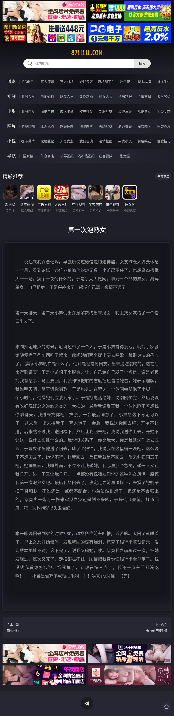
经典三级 (125, 111)
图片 (11, 126)
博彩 (11, 81)
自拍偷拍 (47, 96)
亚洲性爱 (28, 111)
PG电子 (28, 81)
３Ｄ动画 (86, 96)
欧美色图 (67, 126)
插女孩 (28, 156)
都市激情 (28, 141)
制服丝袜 (105, 111)
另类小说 (125, 141)
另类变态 (164, 111)
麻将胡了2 (105, 81)
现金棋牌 (144, 81)
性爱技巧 (164, 141)
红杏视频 (105, 156)
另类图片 (164, 126)
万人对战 (67, 81)
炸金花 (125, 81)
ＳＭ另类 (164, 96)
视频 (11, 96)
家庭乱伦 (47, 141)
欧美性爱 (86, 111)
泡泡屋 (125, 156)
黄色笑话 (144, 141)
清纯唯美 (125, 126)
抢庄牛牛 (164, 81)
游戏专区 (86, 81)
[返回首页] (166, 707)
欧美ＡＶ (67, 96)
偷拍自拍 (47, 111)
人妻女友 (67, 141)
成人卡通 (67, 111)
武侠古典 (86, 141)
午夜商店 (47, 156)
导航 (11, 156)
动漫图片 (86, 126)
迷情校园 (105, 141)
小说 (11, 141)
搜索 (142, 63)
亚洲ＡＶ (28, 96)
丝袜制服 (125, 96)
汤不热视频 (86, 156)
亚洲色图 (47, 126)
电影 (11, 111)
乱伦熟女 (144, 111)
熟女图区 (144, 126)
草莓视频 (67, 156)
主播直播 (144, 96)
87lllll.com (87, 52)
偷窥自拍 (28, 126)
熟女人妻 (105, 96)
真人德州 (47, 81)
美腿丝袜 (105, 126)
